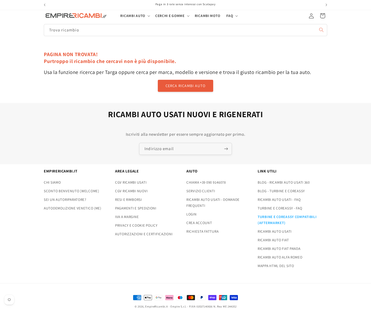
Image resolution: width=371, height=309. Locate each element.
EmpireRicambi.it (156, 306)
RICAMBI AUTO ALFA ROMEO (280, 257)
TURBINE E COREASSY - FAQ (280, 208)
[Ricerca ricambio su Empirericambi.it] (321, 29)
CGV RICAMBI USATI (130, 182)
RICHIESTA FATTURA (202, 231)
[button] (134, 15)
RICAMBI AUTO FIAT (273, 240)
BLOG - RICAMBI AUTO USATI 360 (284, 182)
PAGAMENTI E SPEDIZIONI (135, 208)
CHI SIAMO (52, 182)
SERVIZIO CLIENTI (200, 191)
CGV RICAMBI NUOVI (131, 191)
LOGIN (191, 214)
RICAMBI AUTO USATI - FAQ (279, 199)
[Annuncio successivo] (326, 5)
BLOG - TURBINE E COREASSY (281, 191)
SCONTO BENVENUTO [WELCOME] (71, 191)
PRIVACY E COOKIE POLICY (136, 225)
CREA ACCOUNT (199, 222)
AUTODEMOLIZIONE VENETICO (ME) (72, 208)
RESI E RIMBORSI (128, 199)
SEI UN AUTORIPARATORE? (65, 199)
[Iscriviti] (226, 149)
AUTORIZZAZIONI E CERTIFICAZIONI (143, 234)
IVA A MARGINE (127, 216)
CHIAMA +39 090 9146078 (206, 182)
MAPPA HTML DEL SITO (276, 265)
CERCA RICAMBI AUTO (186, 85)
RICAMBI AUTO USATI (275, 231)
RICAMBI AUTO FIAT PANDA (279, 248)
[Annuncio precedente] (44, 5)
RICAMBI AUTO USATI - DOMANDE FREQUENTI (213, 202)
